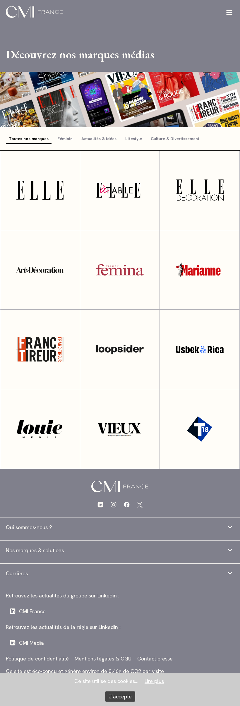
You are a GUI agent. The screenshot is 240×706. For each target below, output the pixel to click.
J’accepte (120, 696)
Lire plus (154, 681)
